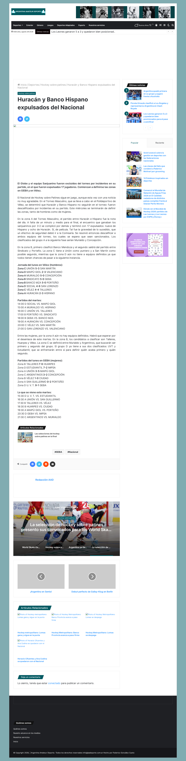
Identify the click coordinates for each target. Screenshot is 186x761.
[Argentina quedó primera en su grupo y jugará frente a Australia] (133, 95)
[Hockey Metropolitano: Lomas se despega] (101, 621)
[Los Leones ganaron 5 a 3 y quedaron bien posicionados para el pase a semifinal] (133, 117)
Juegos (50, 25)
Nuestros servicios (97, 25)
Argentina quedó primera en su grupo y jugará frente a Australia (155, 93)
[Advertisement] (93, 55)
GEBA (59, 452)
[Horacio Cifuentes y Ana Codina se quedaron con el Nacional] (33, 647)
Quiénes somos (20, 729)
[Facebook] (20, 119)
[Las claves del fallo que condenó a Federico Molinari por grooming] (133, 170)
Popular (134, 142)
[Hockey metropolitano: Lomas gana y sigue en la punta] (33, 621)
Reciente (159, 142)
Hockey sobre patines (53, 84)
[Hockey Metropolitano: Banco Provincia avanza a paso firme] (67, 621)
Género (40, 25)
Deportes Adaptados (66, 25)
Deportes (17, 25)
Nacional (73, 452)
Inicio (23, 84)
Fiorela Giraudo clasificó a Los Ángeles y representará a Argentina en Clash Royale (149, 106)
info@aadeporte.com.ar (93, 753)
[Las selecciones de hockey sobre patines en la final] (25, 437)
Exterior (29, 25)
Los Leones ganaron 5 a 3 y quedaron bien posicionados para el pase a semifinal (97, 31)
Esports (81, 25)
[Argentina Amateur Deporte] (28, 11)
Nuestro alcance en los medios (26, 733)
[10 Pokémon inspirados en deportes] (133, 182)
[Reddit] (46, 464)
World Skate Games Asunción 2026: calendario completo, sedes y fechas (66, 527)
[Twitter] (27, 119)
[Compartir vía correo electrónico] (52, 464)
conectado (54, 683)
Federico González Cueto (123, 753)
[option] (66, 528)
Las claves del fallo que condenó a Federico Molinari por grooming (154, 169)
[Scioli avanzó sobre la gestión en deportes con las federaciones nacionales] (133, 156)
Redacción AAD (44, 479)
